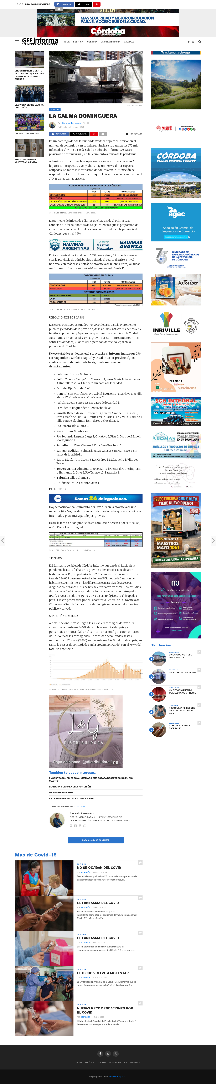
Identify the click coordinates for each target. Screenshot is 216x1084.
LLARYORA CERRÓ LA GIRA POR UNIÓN (29, 106)
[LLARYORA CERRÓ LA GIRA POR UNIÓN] (29, 101)
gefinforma (79, 807)
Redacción (85, 872)
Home (66, 42)
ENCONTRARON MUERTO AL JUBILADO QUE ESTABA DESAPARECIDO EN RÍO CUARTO (29, 74)
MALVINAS (129, 42)
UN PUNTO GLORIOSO (26, 133)
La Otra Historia (110, 42)
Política (78, 42)
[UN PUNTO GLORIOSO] (29, 130)
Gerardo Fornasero (72, 123)
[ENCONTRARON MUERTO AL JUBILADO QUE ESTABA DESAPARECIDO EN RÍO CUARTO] (29, 67)
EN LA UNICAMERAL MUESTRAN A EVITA (26, 161)
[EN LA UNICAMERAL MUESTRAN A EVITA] (29, 156)
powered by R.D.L (117, 1077)
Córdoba (92, 42)
